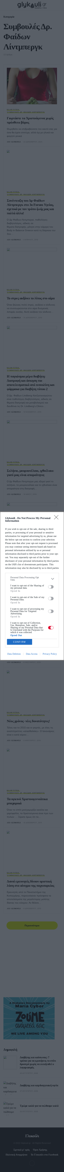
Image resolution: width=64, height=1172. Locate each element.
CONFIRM (19, 642)
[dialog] (32, 586)
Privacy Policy (50, 654)
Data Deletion (14, 654)
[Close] (57, 518)
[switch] (51, 587)
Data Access (31, 654)
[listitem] (32, 578)
